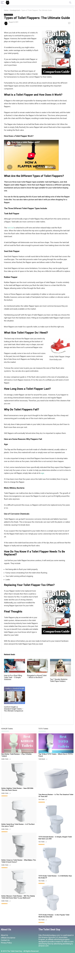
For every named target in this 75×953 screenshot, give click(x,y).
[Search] (70, 2)
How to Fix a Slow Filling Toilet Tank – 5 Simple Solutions (13, 677)
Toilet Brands (41, 759)
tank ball (10, 228)
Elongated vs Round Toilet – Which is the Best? (37, 676)
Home (6, 10)
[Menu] (2, 2)
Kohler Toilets (4, 759)
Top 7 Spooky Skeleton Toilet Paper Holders (58, 680)
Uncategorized (15, 10)
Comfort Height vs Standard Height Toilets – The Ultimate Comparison (13, 709)
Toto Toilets (41, 799)
